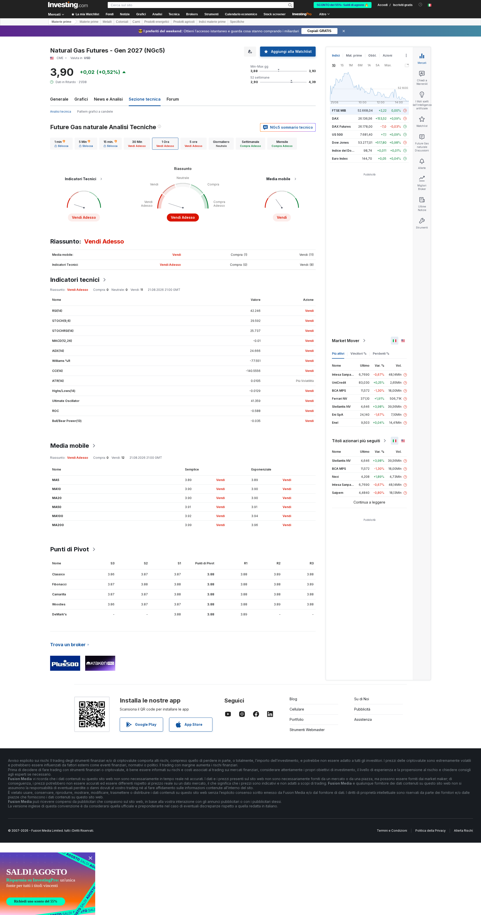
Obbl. (372, 55)
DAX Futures (341, 126)
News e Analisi (108, 99)
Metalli (107, 22)
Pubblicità (362, 709)
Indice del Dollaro (345, 150)
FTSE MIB (339, 110)
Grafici (81, 99)
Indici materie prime (212, 22)
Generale (59, 99)
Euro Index (340, 158)
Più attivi (338, 353)
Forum (173, 99)
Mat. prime (354, 55)
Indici (336, 55)
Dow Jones (340, 142)
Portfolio (297, 719)
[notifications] (420, 4)
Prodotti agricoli (184, 22)
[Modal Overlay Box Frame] (47, 883)
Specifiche (237, 22)
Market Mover (345, 340)
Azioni (387, 55)
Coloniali (122, 22)
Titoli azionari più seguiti (356, 440)
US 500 (337, 134)
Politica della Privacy (430, 830)
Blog (293, 699)
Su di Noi (361, 699)
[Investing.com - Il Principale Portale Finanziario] (68, 5)
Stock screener (275, 14)
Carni (136, 22)
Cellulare (297, 709)
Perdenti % (381, 353)
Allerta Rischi (463, 830)
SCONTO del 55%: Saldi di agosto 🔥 (343, 5)
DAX (335, 118)
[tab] (61, 144)
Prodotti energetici (156, 22)
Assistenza (363, 719)
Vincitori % (358, 353)
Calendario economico (241, 14)
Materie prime (61, 22)
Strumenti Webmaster (307, 730)
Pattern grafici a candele (95, 111)
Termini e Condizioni (392, 830)
